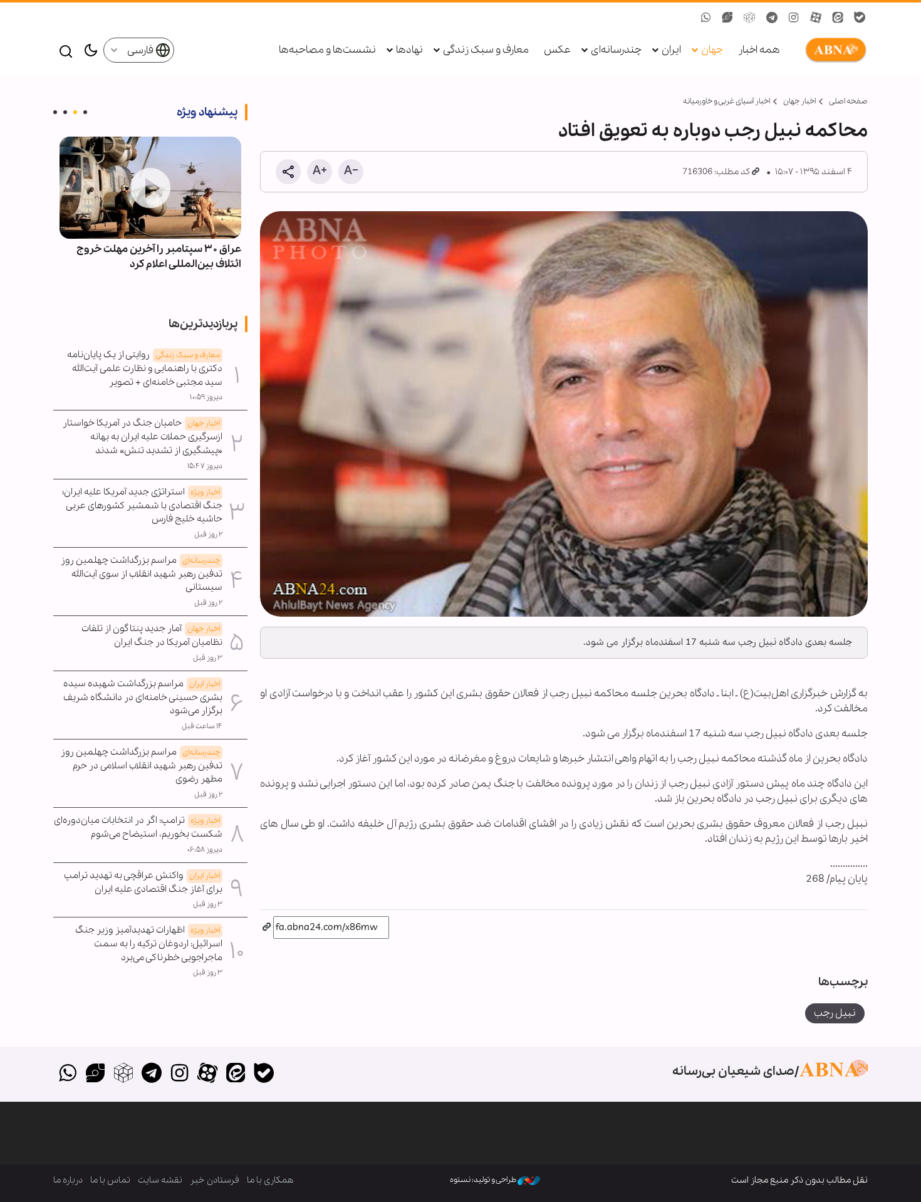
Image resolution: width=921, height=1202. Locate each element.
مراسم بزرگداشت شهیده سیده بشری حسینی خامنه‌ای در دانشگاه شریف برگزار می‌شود (142, 697)
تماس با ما (110, 1180)
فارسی (141, 50)
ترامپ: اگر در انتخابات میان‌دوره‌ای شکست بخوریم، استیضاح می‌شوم (138, 827)
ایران (671, 50)
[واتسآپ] (67, 1074)
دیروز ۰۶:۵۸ (204, 850)
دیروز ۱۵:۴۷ (204, 466)
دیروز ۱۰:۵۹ (206, 397)
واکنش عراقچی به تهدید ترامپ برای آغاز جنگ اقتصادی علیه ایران (143, 882)
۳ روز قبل (207, 658)
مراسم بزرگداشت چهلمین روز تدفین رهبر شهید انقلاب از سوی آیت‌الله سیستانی (141, 574)
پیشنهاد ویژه (207, 112)
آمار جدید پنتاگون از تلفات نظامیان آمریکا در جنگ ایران (151, 635)
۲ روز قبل (208, 535)
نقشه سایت (160, 1180)
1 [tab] (85, 112)
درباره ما (68, 1180)
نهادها (409, 50)
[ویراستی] (95, 1074)
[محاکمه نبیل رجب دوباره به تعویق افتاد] (564, 414)
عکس (557, 50)
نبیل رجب (835, 1013)
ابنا (833, 50)
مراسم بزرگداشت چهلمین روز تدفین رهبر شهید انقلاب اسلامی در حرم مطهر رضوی (141, 766)
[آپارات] (208, 1074)
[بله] (263, 1074)
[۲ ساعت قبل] (150, 188)
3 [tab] (65, 112)
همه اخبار (759, 50)
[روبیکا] (124, 1074)
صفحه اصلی (848, 101)
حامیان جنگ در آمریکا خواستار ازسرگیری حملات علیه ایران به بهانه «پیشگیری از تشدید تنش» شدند (142, 437)
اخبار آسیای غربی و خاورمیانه (726, 101)
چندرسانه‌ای (616, 50)
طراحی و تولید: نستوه (484, 1179)
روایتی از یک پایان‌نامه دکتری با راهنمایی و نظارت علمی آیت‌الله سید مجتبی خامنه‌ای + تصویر (144, 368)
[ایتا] (236, 1074)
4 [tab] (55, 112)
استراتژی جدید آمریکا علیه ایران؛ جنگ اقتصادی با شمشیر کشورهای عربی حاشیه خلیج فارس (142, 506)
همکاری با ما (270, 1180)
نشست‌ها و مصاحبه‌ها (327, 50)
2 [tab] (75, 112)
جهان (712, 50)
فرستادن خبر (214, 1180)
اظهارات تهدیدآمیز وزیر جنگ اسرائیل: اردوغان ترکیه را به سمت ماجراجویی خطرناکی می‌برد (148, 944)
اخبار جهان (799, 101)
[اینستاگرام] (179, 1074)
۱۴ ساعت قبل (202, 726)
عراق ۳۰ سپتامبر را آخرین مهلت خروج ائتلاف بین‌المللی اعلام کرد (158, 256)
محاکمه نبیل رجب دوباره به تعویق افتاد (713, 131)
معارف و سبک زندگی (486, 50)
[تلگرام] (151, 1074)
